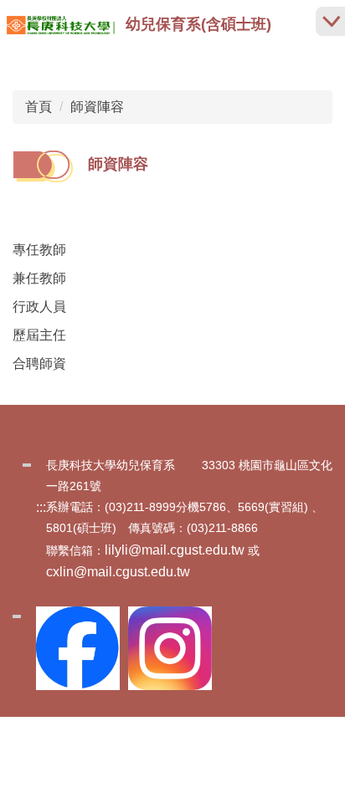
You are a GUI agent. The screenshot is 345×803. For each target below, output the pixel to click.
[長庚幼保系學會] (170, 648)
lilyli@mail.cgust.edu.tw (175, 550)
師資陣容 (97, 107)
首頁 (38, 107)
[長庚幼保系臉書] (78, 648)
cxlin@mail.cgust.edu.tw (118, 572)
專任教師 (39, 250)
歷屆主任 (39, 335)
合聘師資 (39, 363)
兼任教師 (39, 278)
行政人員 (39, 306)
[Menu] (330, 21)
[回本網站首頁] (61, 25)
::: (41, 507)
